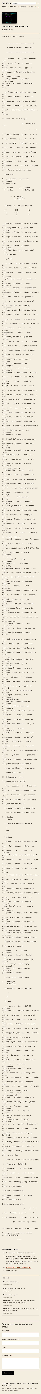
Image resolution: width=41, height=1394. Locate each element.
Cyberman (23, 6)
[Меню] (38, 3)
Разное (14, 36)
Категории (5, 36)
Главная (4, 6)
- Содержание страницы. (20, 1253)
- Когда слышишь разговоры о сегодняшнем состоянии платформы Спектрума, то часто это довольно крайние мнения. (22, 1260)
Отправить (8, 1373)
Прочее (21, 36)
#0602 (31, 6)
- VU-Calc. (11, 1271)
